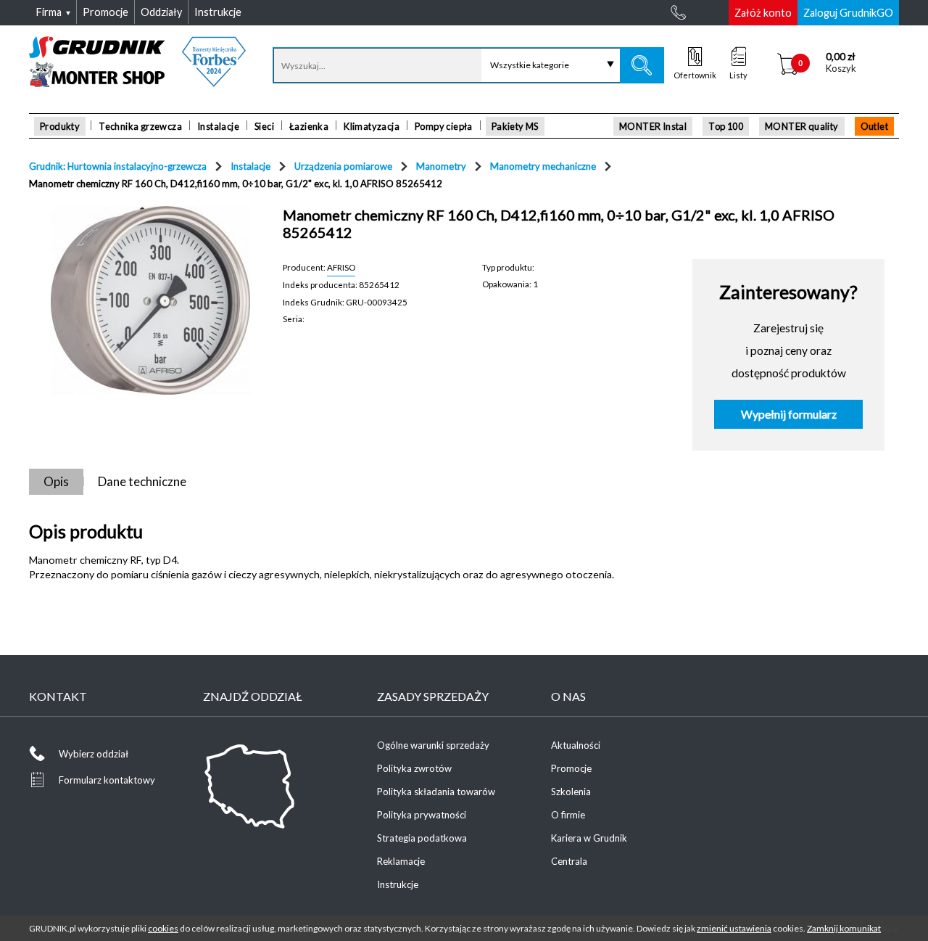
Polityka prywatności (421, 815)
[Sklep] (137, 82)
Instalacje (218, 126)
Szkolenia (571, 791)
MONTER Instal (653, 126)
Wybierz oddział (93, 754)
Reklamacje (401, 861)
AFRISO (341, 267)
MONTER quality (802, 126)
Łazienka (308, 126)
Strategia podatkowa (422, 838)
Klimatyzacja (371, 126)
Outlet (874, 126)
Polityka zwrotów (414, 768)
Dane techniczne (142, 481)
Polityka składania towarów (436, 791)
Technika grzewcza (140, 126)
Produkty (60, 126)
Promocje (571, 768)
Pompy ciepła (444, 126)
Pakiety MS (515, 126)
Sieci (264, 126)
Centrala (569, 861)
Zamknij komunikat (844, 928)
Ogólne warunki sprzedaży (433, 745)
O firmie (568, 815)
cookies (163, 928)
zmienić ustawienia (734, 928)
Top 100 (725, 126)
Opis (56, 481)
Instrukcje (397, 884)
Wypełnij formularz (789, 414)
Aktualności (575, 745)
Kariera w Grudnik (589, 838)
